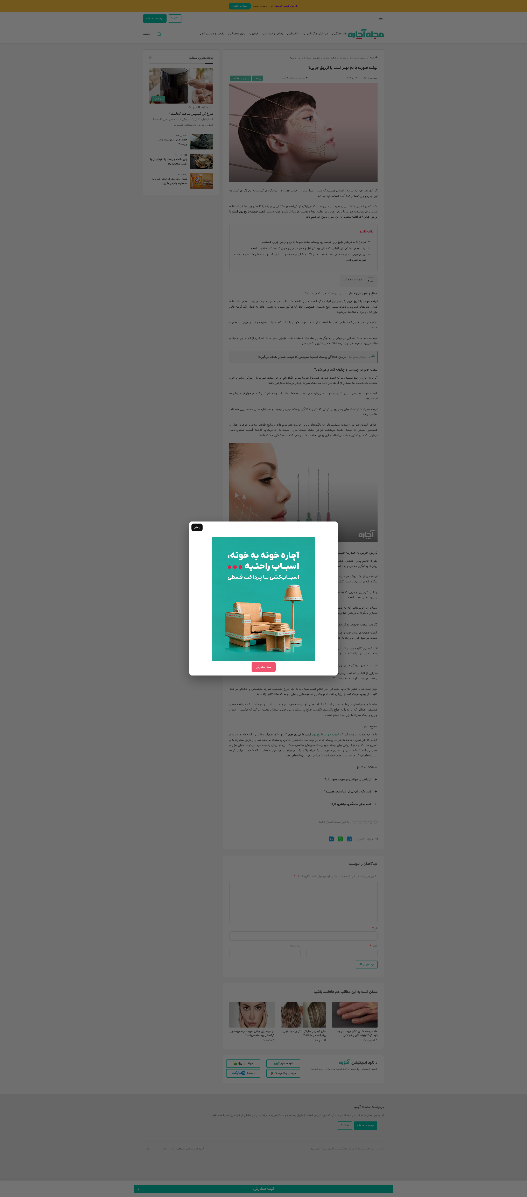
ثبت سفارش (264, 667)
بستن (197, 527)
